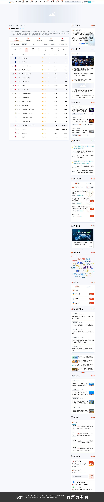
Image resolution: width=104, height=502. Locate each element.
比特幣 (84, 124)
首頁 (16, 2)
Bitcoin (90, 124)
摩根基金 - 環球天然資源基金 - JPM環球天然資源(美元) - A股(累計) (80, 207)
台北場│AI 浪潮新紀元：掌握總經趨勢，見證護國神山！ (85, 434)
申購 (92, 201)
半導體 (78, 303)
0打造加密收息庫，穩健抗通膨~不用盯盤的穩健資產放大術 (85, 442)
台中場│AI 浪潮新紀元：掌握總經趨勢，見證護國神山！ (85, 427)
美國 (88, 135)
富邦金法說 (75, 380)
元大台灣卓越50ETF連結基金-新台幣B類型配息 (80, 200)
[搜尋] (66, 44)
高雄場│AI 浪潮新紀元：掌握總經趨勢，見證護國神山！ (85, 449)
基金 (36, 2)
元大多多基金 (75, 214)
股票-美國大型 (80, 195)
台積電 (78, 299)
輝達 (85, 114)
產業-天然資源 (80, 211)
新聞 (20, 2)
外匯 (40, 2)
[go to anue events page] (82, 2)
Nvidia (90, 114)
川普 (84, 135)
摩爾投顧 (75, 329)
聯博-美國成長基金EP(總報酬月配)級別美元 (80, 192)
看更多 (92, 25)
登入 (87, 1)
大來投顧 (75, 314)
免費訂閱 (91, 476)
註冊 (89, 1)
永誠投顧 (75, 322)
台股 (23, 2)
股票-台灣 (79, 203)
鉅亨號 (57, 2)
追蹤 (91, 294)
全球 (44, 2)
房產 (74, 407)
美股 (27, 2)
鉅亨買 (52, 2)
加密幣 (48, 2)
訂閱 (62, 2)
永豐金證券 (75, 337)
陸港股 (31, 2)
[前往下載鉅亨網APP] (90, 463)
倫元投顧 (75, 346)
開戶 (92, 193)
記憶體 (78, 294)
